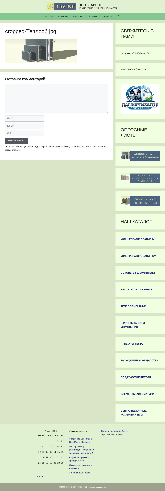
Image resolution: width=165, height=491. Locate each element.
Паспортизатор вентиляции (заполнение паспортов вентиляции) (81, 449)
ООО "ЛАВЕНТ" (91, 5)
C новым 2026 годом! (79, 473)
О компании (92, 16)
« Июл (40, 476)
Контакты (77, 16)
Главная (49, 16)
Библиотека (63, 16)
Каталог (105, 16)
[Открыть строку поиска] (118, 16)
